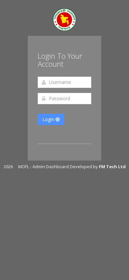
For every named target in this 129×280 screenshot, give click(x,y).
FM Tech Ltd (112, 167)
